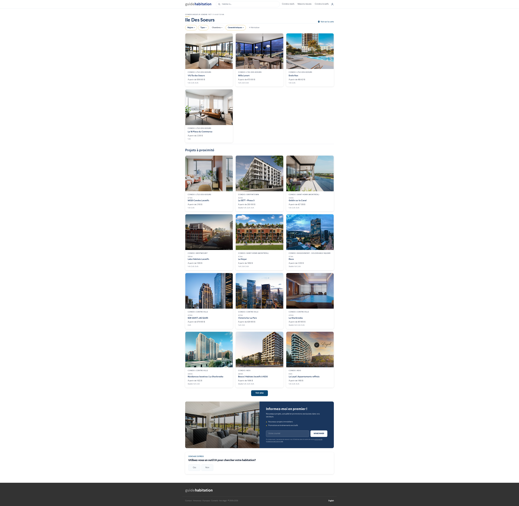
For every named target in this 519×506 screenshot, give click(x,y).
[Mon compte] (332, 4)
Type (203, 28)
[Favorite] (229, 37)
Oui (194, 468)
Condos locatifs (322, 4)
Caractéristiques (236, 28)
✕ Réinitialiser (254, 27)
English (331, 501)
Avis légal (223, 501)
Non (207, 468)
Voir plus (259, 393)
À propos (206, 501)
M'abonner (319, 433)
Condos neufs (288, 4)
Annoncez (197, 501)
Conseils (214, 501)
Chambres (217, 28)
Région (191, 28)
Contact (188, 501)
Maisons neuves (305, 4)
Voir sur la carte (327, 22)
